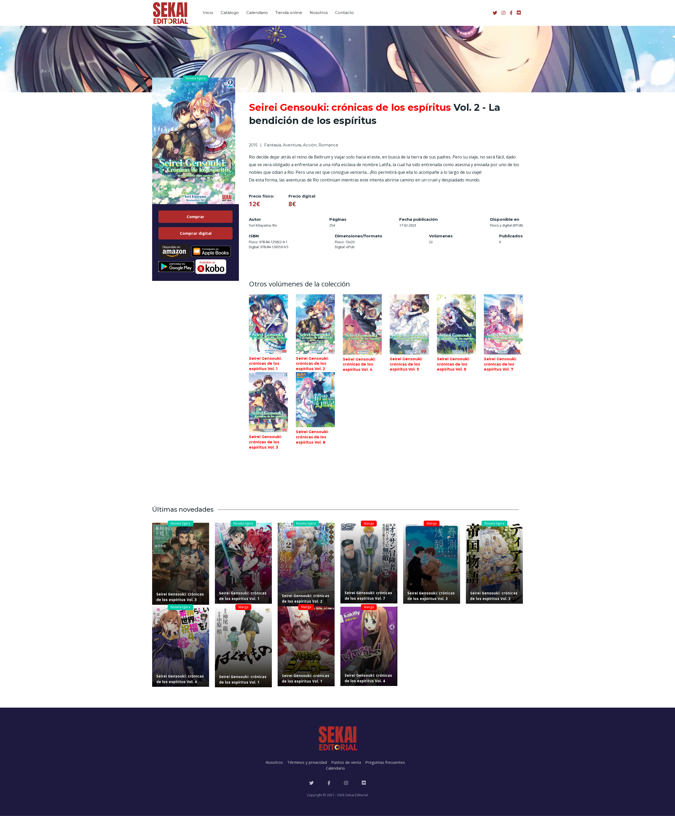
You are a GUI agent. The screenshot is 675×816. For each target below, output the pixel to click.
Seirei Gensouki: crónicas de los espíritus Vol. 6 (453, 364)
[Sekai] (170, 13)
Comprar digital (195, 233)
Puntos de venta (346, 762)
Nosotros (319, 12)
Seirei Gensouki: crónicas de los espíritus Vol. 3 (265, 441)
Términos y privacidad (307, 762)
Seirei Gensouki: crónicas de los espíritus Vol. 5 (406, 364)
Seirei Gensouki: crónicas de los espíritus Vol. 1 (265, 363)
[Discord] (363, 783)
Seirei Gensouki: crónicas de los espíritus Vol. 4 (359, 364)
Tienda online (288, 12)
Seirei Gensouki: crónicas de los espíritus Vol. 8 (312, 436)
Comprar (195, 216)
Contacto (344, 12)
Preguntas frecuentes (385, 762)
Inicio (208, 12)
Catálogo (230, 12)
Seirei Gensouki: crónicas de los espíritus (350, 107)
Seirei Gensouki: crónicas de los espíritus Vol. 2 (312, 363)
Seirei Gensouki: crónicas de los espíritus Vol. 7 (500, 364)
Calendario (257, 12)
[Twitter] (311, 783)
